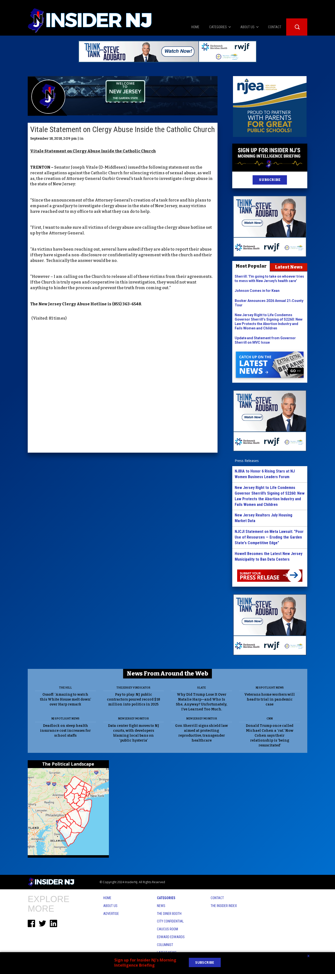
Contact (217, 898)
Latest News (289, 267)
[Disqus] (122, 387)
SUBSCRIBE (269, 180)
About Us (110, 906)
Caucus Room (167, 929)
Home (107, 898)
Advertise (111, 914)
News (161, 906)
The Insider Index (224, 906)
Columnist (165, 945)
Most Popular (251, 266)
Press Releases (247, 460)
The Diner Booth (169, 914)
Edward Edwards (171, 937)
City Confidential (170, 921)
